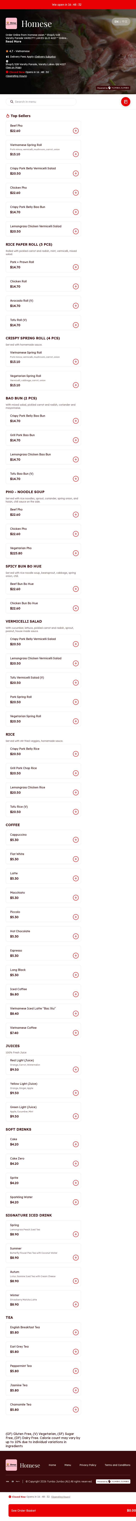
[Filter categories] (125, 101)
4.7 (11, 51)
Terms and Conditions (117, 1465)
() (45, 56)
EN (116, 21)
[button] (43, 128)
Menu (67, 1465)
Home (52, 1465)
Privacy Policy (88, 1465)
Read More (13, 41)
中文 (125, 21)
